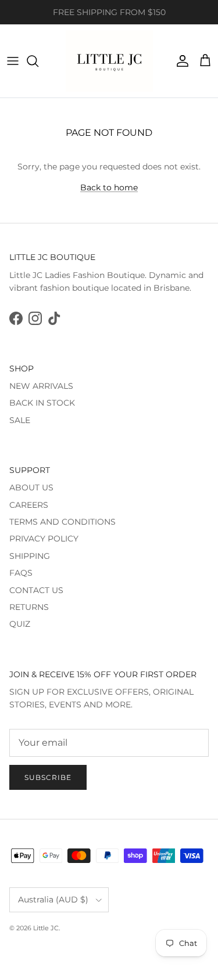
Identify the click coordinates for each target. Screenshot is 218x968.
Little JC (46, 928)
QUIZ (19, 624)
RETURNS (29, 607)
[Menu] (13, 61)
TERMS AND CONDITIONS (62, 521)
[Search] (38, 61)
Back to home (109, 187)
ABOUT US (31, 487)
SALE (19, 420)
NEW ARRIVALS (41, 386)
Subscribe (48, 777)
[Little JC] (109, 61)
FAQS (21, 573)
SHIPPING (29, 556)
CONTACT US (36, 590)
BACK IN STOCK (42, 403)
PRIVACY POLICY (43, 538)
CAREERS (28, 505)
